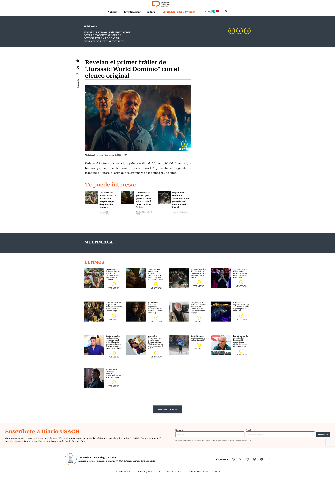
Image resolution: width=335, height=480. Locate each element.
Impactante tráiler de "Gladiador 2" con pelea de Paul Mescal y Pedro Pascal (199, 273)
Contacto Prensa (175, 471)
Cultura (150, 11)
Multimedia (170, 409)
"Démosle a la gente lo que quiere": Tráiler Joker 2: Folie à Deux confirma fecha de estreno (155, 274)
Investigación (132, 11)
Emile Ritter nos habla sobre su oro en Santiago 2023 (199, 337)
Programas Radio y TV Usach (179, 11)
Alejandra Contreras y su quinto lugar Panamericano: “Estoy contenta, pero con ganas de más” (156, 341)
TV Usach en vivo (123, 471)
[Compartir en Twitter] (78, 67)
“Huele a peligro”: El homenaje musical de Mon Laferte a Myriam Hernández (240, 273)
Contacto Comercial (198, 471)
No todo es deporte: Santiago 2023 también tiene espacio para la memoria (241, 306)
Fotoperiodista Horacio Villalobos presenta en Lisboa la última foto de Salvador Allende (198, 307)
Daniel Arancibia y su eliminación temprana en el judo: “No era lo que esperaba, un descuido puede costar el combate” (114, 341)
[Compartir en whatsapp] (78, 74)
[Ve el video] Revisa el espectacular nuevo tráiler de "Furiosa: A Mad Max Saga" (155, 307)
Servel (217, 471)
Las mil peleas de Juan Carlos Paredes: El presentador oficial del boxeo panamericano (240, 340)
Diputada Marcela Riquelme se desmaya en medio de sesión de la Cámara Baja (114, 306)
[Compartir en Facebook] (78, 60)
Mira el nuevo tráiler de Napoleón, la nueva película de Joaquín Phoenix (113, 373)
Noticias (112, 11)
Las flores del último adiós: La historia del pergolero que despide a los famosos (113, 274)
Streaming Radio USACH (149, 471)
